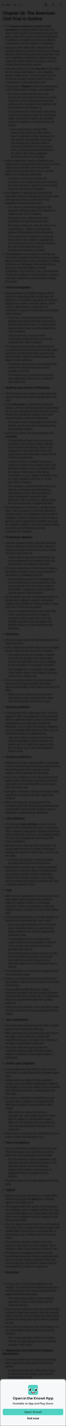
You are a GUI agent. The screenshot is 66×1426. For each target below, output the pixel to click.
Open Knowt (33, 1412)
